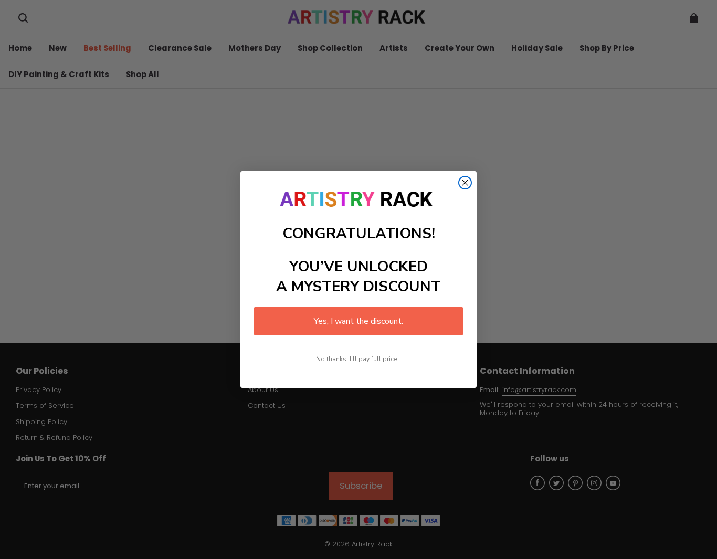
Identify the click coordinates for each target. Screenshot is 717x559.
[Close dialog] (465, 182)
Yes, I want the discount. (358, 321)
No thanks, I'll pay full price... (359, 359)
